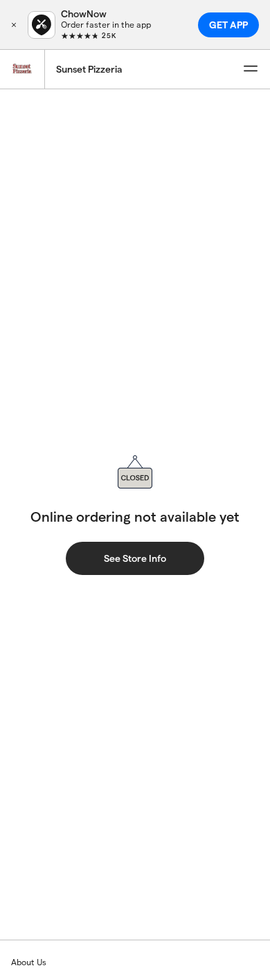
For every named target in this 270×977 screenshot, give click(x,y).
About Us (28, 962)
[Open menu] (250, 69)
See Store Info (135, 558)
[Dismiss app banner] (14, 25)
